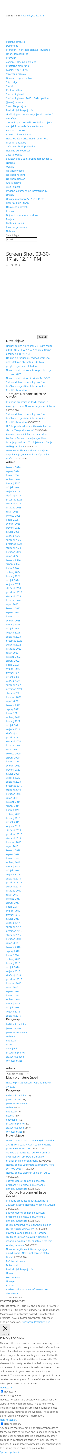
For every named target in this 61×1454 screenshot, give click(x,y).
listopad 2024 (13, 552)
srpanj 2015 (12, 991)
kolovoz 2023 (13, 608)
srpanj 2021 (12, 709)
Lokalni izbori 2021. (17, 69)
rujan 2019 (12, 798)
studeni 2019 (13, 789)
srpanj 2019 (12, 805)
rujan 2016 (12, 943)
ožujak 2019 (12, 822)
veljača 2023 (13, 632)
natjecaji (11, 1040)
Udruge (10, 195)
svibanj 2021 (13, 717)
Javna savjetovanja (16, 227)
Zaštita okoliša (14, 154)
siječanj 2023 (13, 636)
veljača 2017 (13, 922)
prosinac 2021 (14, 689)
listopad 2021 (13, 697)
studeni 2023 (13, 596)
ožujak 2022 (12, 677)
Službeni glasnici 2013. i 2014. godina (27, 98)
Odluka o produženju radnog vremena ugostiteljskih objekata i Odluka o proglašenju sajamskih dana (28, 362)
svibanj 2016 (13, 959)
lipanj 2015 (12, 995)
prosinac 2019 (14, 785)
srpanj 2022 (12, 660)
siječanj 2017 (13, 926)
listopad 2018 (13, 842)
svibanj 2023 (13, 620)
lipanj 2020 (12, 761)
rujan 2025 (12, 511)
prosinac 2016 (14, 931)
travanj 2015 (13, 1003)
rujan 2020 (12, 749)
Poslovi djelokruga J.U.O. (19, 110)
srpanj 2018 (12, 854)
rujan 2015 (12, 987)
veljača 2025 (13, 535)
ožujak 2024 (12, 580)
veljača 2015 (13, 1011)
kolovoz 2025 (13, 515)
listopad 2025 (13, 507)
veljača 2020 (13, 777)
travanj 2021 (13, 721)
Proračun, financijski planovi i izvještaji (28, 49)
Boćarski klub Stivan (17, 202)
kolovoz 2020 (13, 753)
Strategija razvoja (16, 74)
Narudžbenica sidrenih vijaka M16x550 (28, 378)
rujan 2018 (12, 846)
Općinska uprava (15, 178)
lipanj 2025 (12, 519)
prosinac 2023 (14, 592)
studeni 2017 (13, 886)
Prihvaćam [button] (28, 1322)
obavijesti (11, 1048)
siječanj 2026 (13, 495)
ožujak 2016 (12, 967)
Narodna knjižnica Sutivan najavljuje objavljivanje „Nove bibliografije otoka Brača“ (27, 454)
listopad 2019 (13, 793)
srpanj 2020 (12, 757)
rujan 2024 (12, 556)
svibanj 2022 (13, 668)
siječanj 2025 (13, 539)
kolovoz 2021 (13, 705)
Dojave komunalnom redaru (22, 215)
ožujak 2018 (12, 870)
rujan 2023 (12, 604)
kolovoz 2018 (13, 850)
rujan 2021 (12, 701)
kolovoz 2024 (13, 560)
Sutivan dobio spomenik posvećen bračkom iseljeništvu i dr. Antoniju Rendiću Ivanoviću (25, 386)
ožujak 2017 (12, 918)
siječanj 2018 (13, 878)
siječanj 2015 (13, 1015)
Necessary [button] (6, 1387)
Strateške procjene (16, 106)
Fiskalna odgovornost (18, 150)
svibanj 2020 (13, 765)
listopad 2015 (13, 983)
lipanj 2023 (12, 616)
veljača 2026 (13, 491)
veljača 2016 (13, 971)
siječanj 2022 (13, 685)
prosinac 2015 (14, 979)
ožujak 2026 (12, 487)
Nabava (10, 231)
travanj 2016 (13, 963)
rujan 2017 (12, 894)
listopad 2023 (13, 600)
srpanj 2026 (12, 471)
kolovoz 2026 (13, 467)
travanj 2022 (13, 672)
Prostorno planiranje (17, 65)
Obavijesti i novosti (17, 207)
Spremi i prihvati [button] (9, 1452)
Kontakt (10, 211)
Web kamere (13, 186)
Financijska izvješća (17, 53)
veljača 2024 (13, 584)
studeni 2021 (13, 693)
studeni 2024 (13, 547)
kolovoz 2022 (13, 656)
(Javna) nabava (14, 102)
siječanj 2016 (13, 975)
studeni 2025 (13, 503)
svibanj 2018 (13, 862)
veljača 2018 (13, 874)
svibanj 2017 (13, 910)
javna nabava (13, 1028)
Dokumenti (12, 45)
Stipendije (12, 82)
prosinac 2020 (14, 737)
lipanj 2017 (12, 906)
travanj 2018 (13, 866)
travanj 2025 (13, 527)
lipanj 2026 (12, 475)
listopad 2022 (13, 648)
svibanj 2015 (13, 999)
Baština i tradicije (16, 223)
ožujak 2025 (12, 531)
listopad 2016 (13, 938)
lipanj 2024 (12, 568)
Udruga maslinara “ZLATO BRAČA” (25, 199)
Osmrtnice (12, 1293)
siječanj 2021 (13, 733)
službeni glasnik (15, 1056)
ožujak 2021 (12, 725)
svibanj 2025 (13, 523)
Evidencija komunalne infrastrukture (27, 190)
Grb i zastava (13, 182)
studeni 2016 (13, 935)
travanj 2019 (13, 818)
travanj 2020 (13, 769)
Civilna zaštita (14, 90)
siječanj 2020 (13, 781)
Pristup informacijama (18, 134)
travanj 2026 (13, 483)
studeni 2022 (13, 644)
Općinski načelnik (16, 174)
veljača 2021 (13, 729)
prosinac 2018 (14, 834)
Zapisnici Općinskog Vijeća (21, 62)
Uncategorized (14, 1060)
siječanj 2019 (13, 830)
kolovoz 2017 (13, 898)
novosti (10, 1044)
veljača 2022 (13, 680)
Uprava (10, 166)
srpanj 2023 (12, 612)
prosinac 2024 (14, 543)
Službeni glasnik (15, 94)
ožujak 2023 (12, 628)
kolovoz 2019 (13, 801)
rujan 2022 (12, 652)
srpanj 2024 (12, 564)
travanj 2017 (13, 914)
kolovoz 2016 (13, 947)
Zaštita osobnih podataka (20, 146)
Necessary (10, 1391)
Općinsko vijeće (15, 170)
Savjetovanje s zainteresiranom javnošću (29, 158)
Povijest (10, 219)
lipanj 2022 (12, 664)
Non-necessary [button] (8, 1419)
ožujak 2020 (12, 773)
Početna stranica (15, 41)
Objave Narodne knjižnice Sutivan (26, 395)
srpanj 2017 (12, 902)
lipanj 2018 (12, 858)
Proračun (11, 57)
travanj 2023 (13, 624)
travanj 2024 (13, 576)
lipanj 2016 (12, 955)
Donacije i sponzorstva (19, 78)
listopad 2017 (13, 890)
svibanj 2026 (13, 479)
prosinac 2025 (14, 499)
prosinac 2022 (14, 640)
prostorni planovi (16, 1052)
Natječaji (11, 162)
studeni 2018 (13, 838)
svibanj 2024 (13, 572)
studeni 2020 (13, 741)
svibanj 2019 (13, 814)
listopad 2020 (13, 745)
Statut (9, 86)
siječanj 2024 (13, 588)
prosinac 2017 (14, 882)
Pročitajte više (42, 1322)
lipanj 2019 (12, 810)
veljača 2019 (13, 826)
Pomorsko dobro (15, 130)
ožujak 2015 (12, 1007)
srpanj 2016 (12, 951)
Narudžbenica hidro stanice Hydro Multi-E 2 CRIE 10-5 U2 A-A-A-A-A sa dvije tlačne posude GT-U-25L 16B (30, 350)
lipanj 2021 (12, 713)
